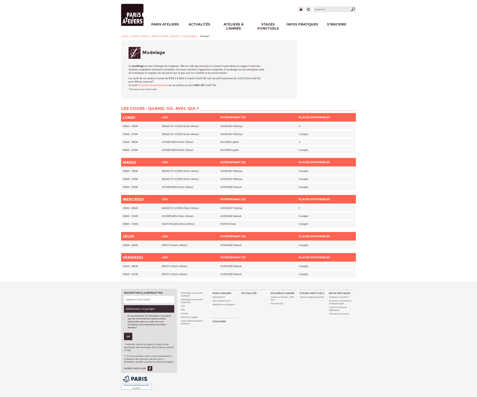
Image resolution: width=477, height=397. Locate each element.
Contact (184, 313)
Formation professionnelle (153, 85)
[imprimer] (301, 9)
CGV (183, 306)
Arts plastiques (189, 36)
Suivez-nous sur (135, 368)
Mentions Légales (189, 317)
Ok (128, 336)
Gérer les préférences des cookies (136, 386)
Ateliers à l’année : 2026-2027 (165, 36)
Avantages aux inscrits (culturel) (192, 294)
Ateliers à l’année (139, 36)
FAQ (183, 310)
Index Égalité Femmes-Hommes (192, 322)
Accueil (124, 36)
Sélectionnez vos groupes (140, 308)
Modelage (204, 36)
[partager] (308, 9)
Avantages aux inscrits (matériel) (192, 301)
